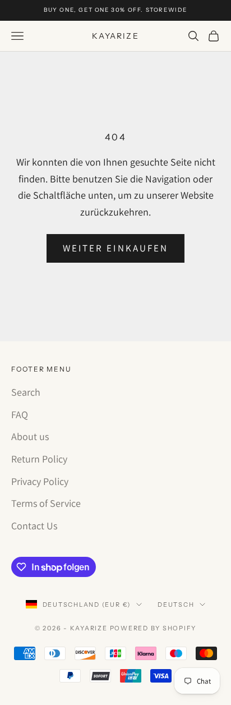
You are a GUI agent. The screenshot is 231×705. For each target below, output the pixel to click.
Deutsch (176, 604)
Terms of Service (46, 503)
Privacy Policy (39, 481)
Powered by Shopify (153, 628)
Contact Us (34, 525)
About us (30, 436)
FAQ (19, 414)
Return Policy (39, 458)
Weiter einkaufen (115, 248)
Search (25, 392)
